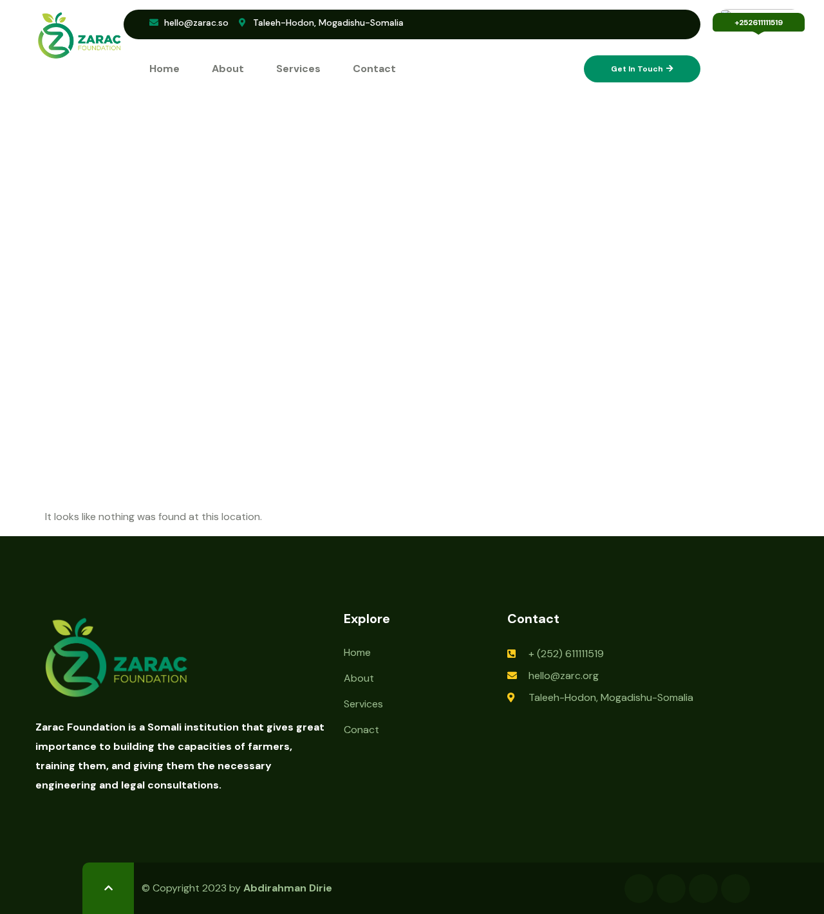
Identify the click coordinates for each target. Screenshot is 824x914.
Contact (374, 68)
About (228, 68)
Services (298, 68)
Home (164, 68)
